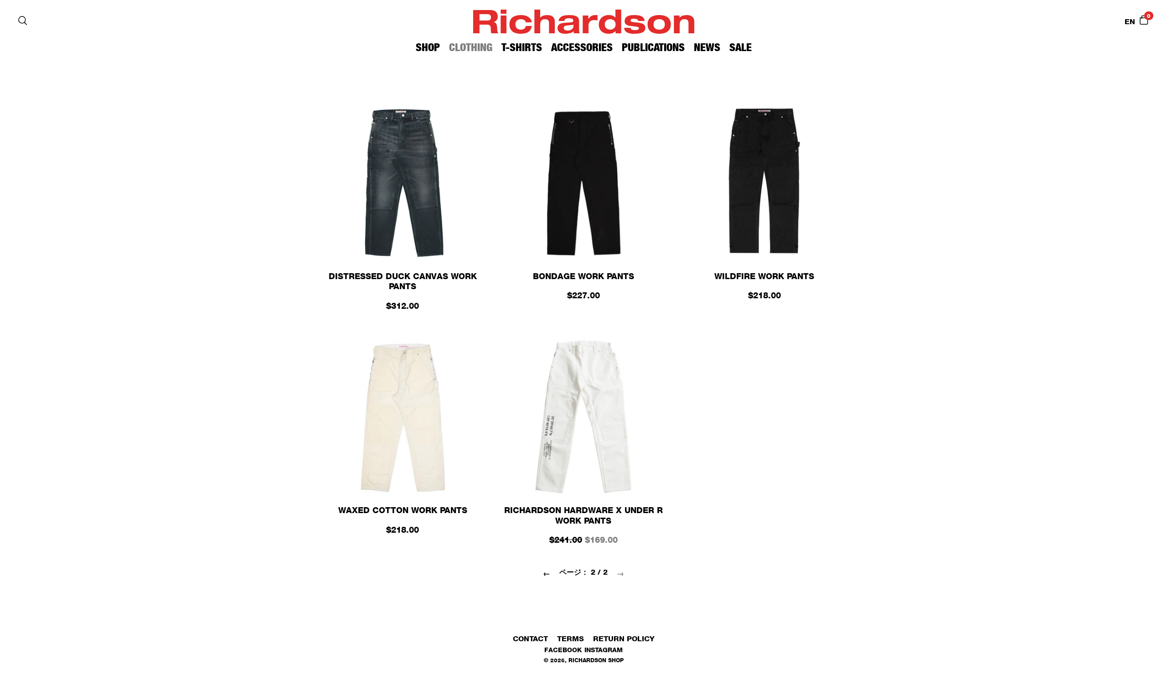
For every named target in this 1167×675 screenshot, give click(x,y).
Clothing (470, 47)
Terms (570, 638)
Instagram (603, 650)
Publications (653, 47)
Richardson (583, 20)
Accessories (582, 47)
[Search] (23, 20)
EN (1130, 21)
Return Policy (624, 638)
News (707, 47)
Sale (740, 47)
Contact (530, 638)
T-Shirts (521, 47)
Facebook (563, 650)
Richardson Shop (596, 660)
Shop (428, 47)
